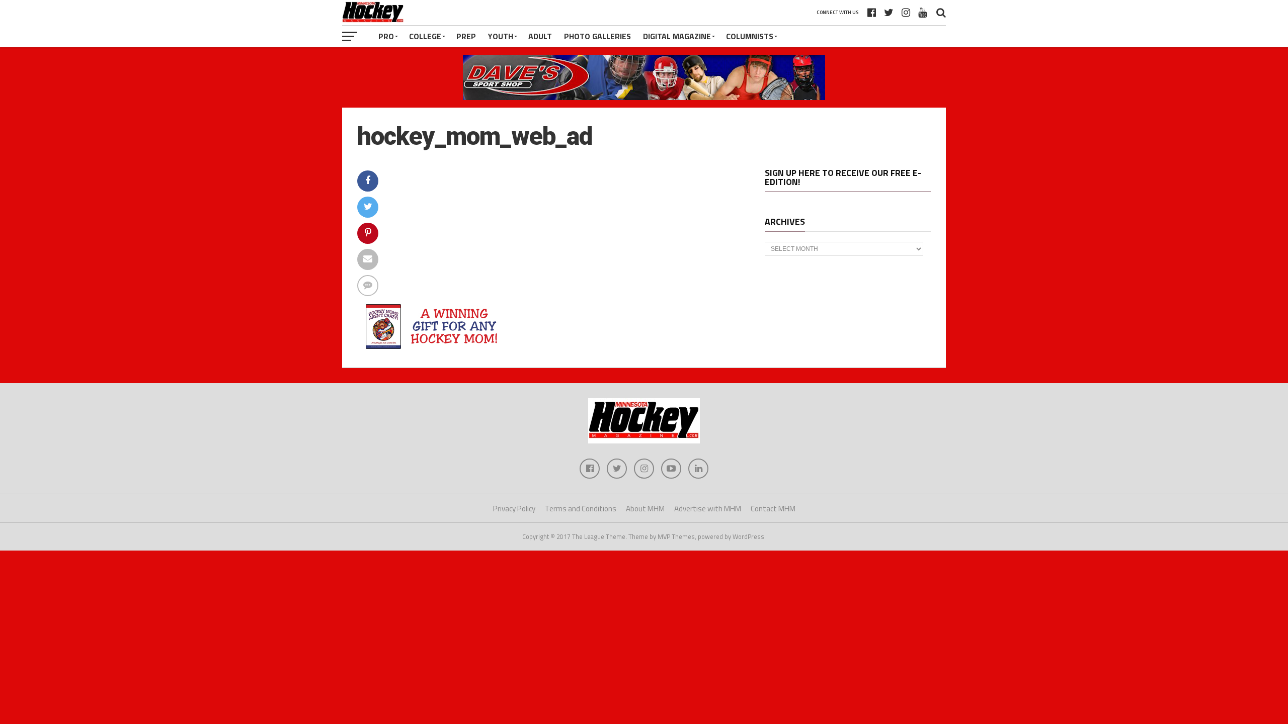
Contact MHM (773, 508)
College (425, 36)
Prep (466, 36)
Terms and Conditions (580, 508)
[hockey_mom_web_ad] (432, 348)
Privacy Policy (514, 508)
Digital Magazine (677, 36)
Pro (386, 36)
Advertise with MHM (707, 508)
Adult (540, 36)
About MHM (645, 508)
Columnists (749, 36)
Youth (500, 36)
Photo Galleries (597, 36)
